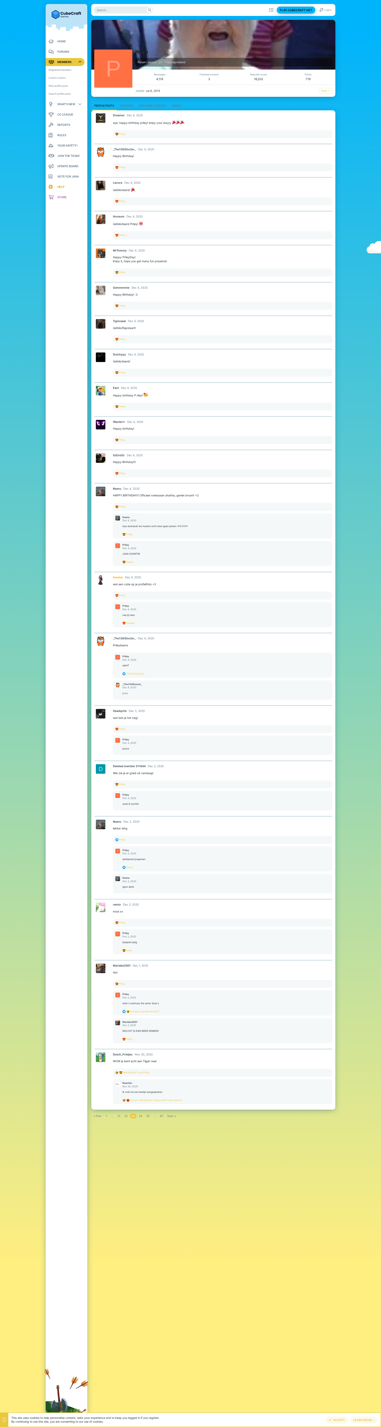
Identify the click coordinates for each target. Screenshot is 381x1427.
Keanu (117, 488)
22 (126, 1116)
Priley (125, 544)
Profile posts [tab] (104, 105)
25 (148, 1116)
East (116, 387)
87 (161, 1116)
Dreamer (119, 115)
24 (140, 1116)
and (145, 1011)
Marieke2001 (122, 965)
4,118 (159, 79)
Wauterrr (119, 421)
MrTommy (120, 250)
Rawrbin (127, 1082)
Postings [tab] (126, 105)
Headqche (120, 711)
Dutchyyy (119, 354)
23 (133, 1116)
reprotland (178, 62)
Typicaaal (119, 321)
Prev (99, 1116)
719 (308, 79)
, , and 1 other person (156, 1100)
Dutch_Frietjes (123, 1054)
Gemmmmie (121, 287)
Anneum (118, 216)
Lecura (117, 182)
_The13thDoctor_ (124, 149)
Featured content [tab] (152, 105)
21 (118, 1116)
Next (170, 1116)
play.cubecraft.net (296, 10)
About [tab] (177, 105)
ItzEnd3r (119, 455)
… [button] (112, 1116)
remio (117, 904)
